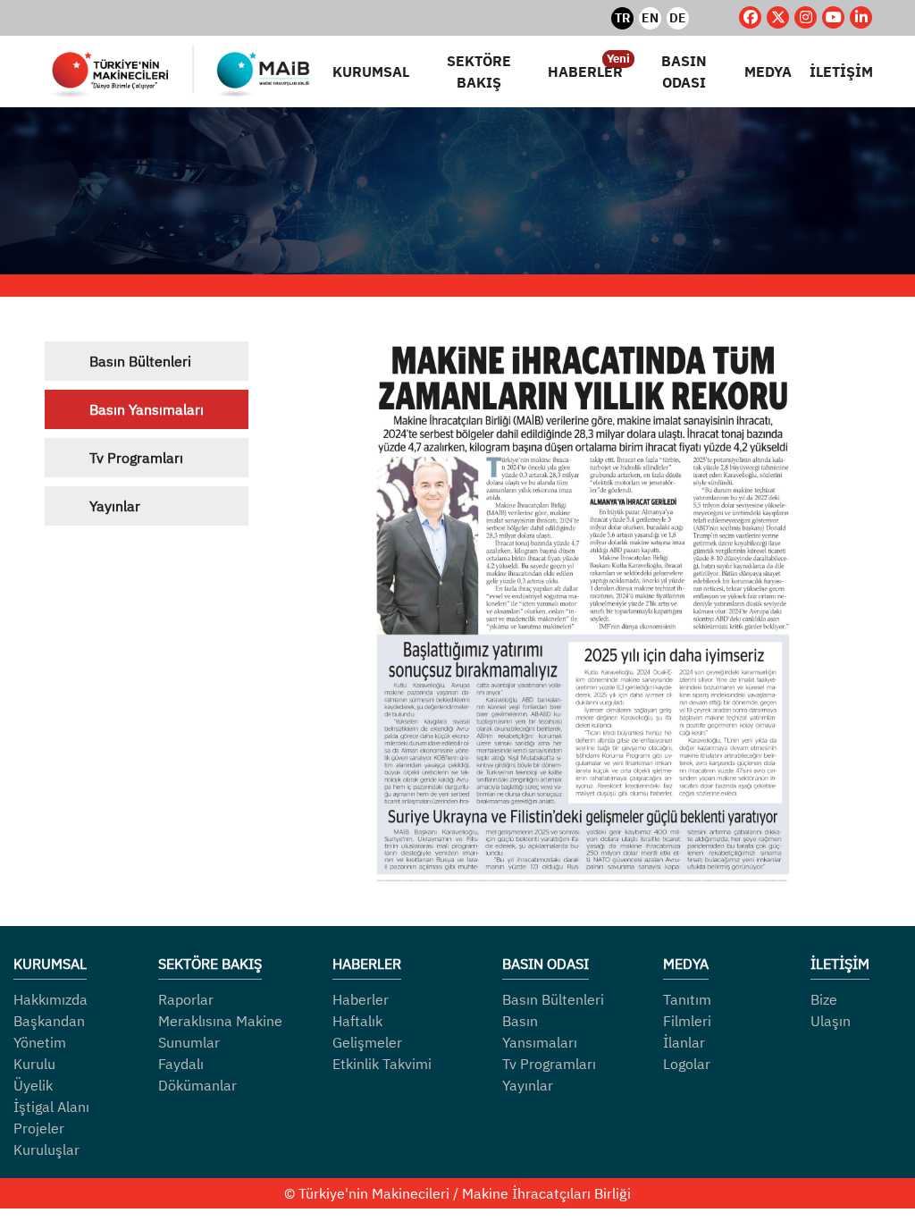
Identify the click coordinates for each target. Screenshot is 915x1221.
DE (677, 18)
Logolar (686, 1064)
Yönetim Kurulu (39, 1053)
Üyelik (33, 1085)
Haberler (360, 999)
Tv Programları (136, 458)
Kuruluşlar (46, 1149)
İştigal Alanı (51, 1107)
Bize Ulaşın (830, 1010)
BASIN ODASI (684, 71)
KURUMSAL (370, 71)
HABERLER (585, 70)
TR (622, 18)
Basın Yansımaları (146, 409)
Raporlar (186, 999)
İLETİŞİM (841, 71)
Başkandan (49, 1021)
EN (650, 18)
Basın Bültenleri (140, 361)
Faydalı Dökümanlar (197, 1074)
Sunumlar (189, 1042)
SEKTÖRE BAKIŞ (479, 71)
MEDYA (768, 71)
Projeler (38, 1128)
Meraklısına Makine (220, 1021)
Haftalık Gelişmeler (367, 1031)
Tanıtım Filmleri (687, 1010)
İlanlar (684, 1042)
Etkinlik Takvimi (382, 1064)
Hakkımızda (50, 999)
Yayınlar (114, 506)
